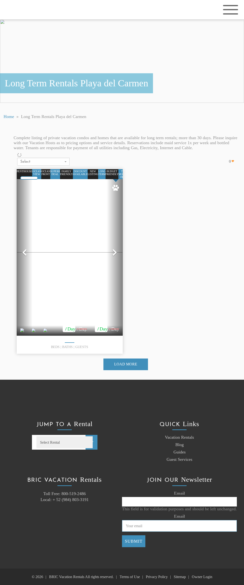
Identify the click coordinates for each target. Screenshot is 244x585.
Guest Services (179, 459)
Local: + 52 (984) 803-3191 (65, 499)
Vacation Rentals (179, 437)
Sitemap (180, 577)
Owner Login (202, 577)
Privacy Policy (157, 577)
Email (179, 493)
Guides (179, 452)
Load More (125, 364)
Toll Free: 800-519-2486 (64, 493)
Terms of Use (130, 577)
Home (9, 116)
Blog (179, 444)
